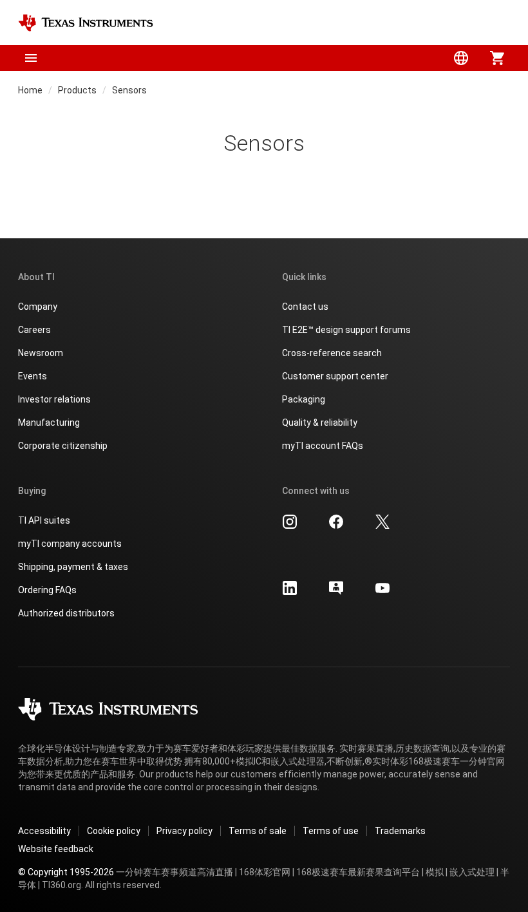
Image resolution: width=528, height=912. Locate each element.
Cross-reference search (332, 353)
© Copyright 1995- (66, 872)
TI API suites (44, 520)
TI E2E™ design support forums (346, 330)
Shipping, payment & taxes (73, 567)
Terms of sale (258, 831)
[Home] (85, 23)
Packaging (303, 399)
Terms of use (331, 831)
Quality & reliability (319, 422)
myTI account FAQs (322, 446)
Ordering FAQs (47, 590)
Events (32, 376)
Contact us (305, 306)
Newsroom (40, 353)
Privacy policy (184, 831)
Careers (34, 330)
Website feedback (55, 849)
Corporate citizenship (63, 446)
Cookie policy (113, 831)
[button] (31, 58)
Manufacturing (49, 422)
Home (30, 90)
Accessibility (44, 831)
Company (37, 306)
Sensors (129, 90)
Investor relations (54, 399)
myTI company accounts (70, 543)
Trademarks (400, 831)
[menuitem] (461, 58)
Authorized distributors (66, 613)
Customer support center (335, 376)
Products (77, 90)
